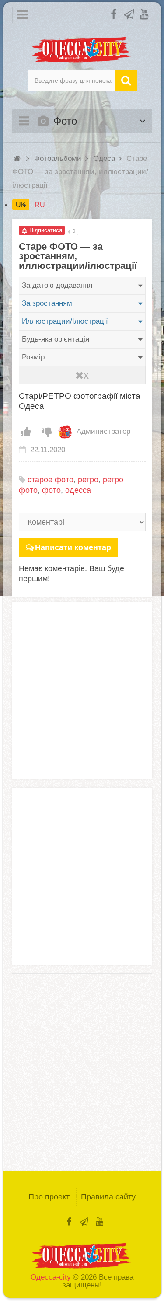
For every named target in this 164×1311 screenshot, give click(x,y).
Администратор (102, 431)
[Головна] (18, 158)
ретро (88, 479)
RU (40, 205)
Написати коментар (73, 547)
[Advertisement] (82, 690)
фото (51, 490)
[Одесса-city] (82, 49)
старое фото (50, 479)
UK (21, 205)
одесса (78, 490)
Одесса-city (51, 1277)
